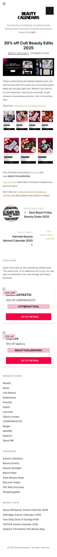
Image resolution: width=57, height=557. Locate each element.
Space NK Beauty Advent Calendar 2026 (25, 509)
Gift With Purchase (13, 487)
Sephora (35, 172)
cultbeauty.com (38, 105)
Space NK (8, 440)
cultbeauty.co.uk (22, 105)
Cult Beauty (9, 392)
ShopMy (50, 11)
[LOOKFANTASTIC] (28, 288)
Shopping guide (11, 491)
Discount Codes (11, 482)
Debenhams (9, 397)
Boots (6, 387)
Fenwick (7, 402)
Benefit (7, 383)
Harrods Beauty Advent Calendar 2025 (28, 239)
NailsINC (7, 430)
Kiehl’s (6, 407)
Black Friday (10, 472)
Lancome (8, 411)
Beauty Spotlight (18, 53)
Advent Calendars (13, 458)
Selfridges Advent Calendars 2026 (22, 514)
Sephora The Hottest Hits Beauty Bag (23, 529)
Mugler (6, 426)
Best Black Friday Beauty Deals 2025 (28, 213)
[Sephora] (28, 332)
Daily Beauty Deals (13, 477)
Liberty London (11, 416)
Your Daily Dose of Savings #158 (21, 519)
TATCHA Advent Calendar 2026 (20, 524)
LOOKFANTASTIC (12, 421)
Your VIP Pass (9, 182)
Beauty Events (11, 463)
